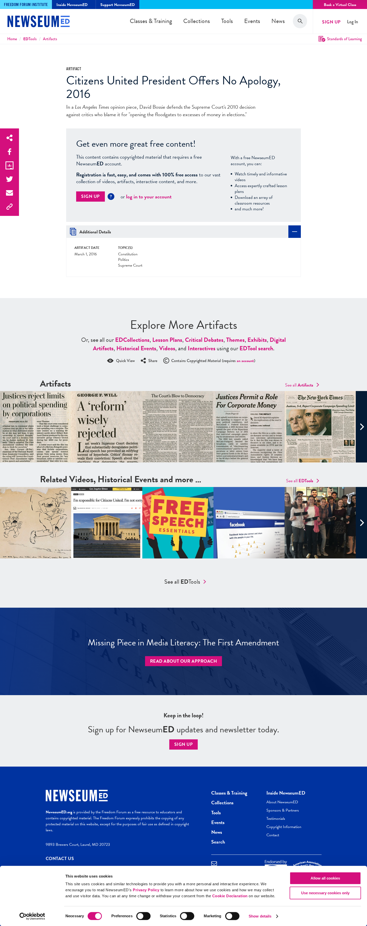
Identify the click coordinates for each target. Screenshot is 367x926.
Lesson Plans (167, 339)
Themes (235, 339)
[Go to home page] (38, 21)
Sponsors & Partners (282, 810)
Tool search (256, 348)
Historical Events (136, 348)
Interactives (201, 348)
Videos (167, 348)
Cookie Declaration (230, 896)
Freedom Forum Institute (26, 4)
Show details (260, 916)
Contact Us (60, 858)
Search (218, 842)
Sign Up (331, 22)
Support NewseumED (117, 5)
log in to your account (149, 197)
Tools (227, 20)
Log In (352, 22)
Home (12, 39)
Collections (196, 20)
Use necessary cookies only (325, 893)
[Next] (361, 427)
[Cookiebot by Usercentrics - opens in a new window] (32, 916)
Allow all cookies (325, 878)
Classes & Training (151, 20)
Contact (272, 835)
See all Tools (182, 581)
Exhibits (257, 339)
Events (252, 20)
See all (299, 385)
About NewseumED (282, 802)
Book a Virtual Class (340, 5)
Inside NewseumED (285, 793)
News (278, 20)
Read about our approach (183, 661)
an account (245, 361)
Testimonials (275, 819)
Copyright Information (283, 827)
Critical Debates (204, 339)
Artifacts (50, 39)
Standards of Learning (344, 39)
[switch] (143, 916)
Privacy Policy (146, 890)
